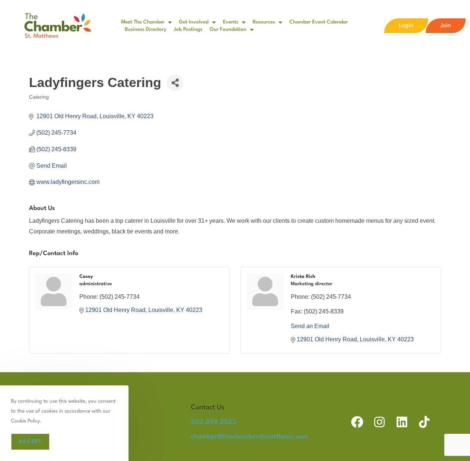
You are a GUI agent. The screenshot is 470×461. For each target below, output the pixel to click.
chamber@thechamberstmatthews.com (249, 436)
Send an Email (310, 326)
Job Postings (188, 29)
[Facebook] (357, 422)
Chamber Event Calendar (318, 22)
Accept (30, 441)
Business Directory (145, 29)
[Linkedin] (402, 422)
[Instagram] (379, 422)
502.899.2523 (213, 422)
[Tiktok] (424, 422)
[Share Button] (175, 83)
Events (230, 22)
